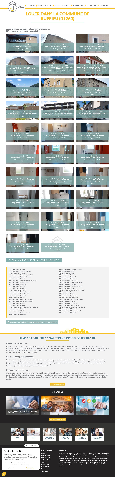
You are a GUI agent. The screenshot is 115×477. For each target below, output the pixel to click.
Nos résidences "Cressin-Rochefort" (71, 286)
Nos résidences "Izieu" (67, 292)
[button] (4, 474)
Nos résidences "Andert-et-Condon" (71, 269)
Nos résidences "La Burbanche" (19, 294)
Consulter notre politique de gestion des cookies (15, 462)
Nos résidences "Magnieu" (18, 297)
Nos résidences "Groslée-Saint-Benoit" (72, 290)
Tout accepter (30, 468)
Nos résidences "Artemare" (18, 273)
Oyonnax (43, 462)
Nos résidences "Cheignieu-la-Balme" (71, 282)
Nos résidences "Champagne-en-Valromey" (23, 280)
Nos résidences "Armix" (67, 271)
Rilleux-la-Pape (45, 464)
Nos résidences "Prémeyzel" (69, 303)
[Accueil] (12, 6)
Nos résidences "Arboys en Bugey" (20, 271)
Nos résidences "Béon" (67, 275)
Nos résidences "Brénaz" (68, 277)
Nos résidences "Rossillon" (18, 305)
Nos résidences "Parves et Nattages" (21, 301)
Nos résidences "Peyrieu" (68, 301)
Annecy (43, 453)
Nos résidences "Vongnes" (18, 314)
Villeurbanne (44, 471)
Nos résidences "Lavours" (68, 294)
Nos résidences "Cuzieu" (67, 288)
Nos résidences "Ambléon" (18, 269)
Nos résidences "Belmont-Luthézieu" (21, 275)
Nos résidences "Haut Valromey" (20, 292)
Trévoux (43, 469)
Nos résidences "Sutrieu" (17, 309)
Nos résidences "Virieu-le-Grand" (70, 311)
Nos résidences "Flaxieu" (17, 290)
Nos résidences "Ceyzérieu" (68, 279)
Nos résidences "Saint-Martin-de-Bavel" (72, 307)
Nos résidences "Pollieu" (17, 303)
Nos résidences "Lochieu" (18, 296)
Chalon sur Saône (45, 460)
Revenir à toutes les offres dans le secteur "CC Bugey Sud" (33, 322)
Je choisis (11, 468)
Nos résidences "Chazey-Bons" (19, 282)
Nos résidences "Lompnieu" (68, 296)
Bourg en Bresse (45, 455)
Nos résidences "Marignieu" (69, 297)
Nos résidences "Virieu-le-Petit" (20, 313)
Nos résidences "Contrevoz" (69, 284)
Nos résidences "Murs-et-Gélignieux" (71, 299)
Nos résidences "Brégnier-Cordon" (20, 277)
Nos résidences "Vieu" (17, 311)
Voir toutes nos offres (57, 384)
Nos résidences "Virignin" (68, 313)
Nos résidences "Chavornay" (69, 280)
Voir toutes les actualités (57, 419)
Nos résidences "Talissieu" (68, 309)
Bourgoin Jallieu (45, 457)
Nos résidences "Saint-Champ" (69, 305)
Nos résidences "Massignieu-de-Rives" (22, 299)
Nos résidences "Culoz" (17, 288)
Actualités (91, 6)
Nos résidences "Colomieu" (18, 284)
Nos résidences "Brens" (17, 279)
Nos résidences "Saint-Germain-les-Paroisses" (24, 307)
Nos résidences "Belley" (67, 273)
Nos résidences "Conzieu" (18, 286)
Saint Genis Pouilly (46, 466)
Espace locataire (62, 6)
